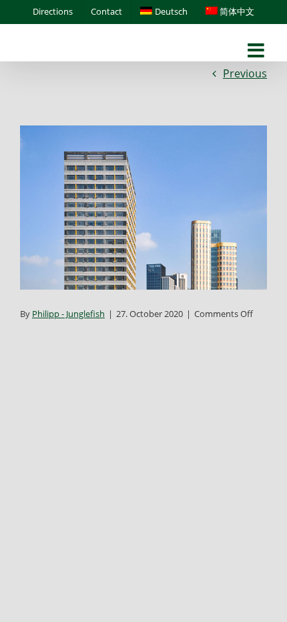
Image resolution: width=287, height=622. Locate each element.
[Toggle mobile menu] (257, 51)
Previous (245, 73)
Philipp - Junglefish (68, 314)
